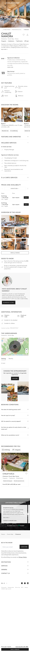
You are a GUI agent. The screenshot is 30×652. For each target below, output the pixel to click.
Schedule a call (8, 302)
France (3, 534)
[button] (15, 346)
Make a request (15, 649)
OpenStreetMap (19, 355)
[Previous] (2, 7)
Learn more (10, 67)
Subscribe (24, 547)
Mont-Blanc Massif (6, 29)
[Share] (27, 34)
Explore (15, 378)
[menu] (25, 3)
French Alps (10, 534)
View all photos (15, 252)
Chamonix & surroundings (17, 29)
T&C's (22, 587)
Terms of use (17, 587)
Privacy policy (3, 587)
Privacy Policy (23, 557)
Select (26, 197)
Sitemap (26, 587)
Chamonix (26, 29)
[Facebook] (22, 583)
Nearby (11, 358)
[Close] (2, 3)
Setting (3, 358)
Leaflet (12, 355)
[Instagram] (25, 583)
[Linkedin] (28, 583)
